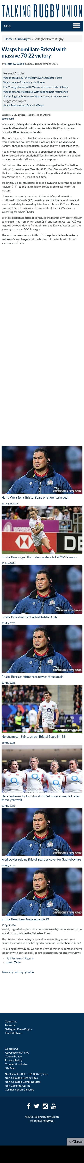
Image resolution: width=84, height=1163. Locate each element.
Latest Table (13, 962)
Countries (11, 1021)
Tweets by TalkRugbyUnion (18, 972)
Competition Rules (16, 1064)
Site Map (10, 1068)
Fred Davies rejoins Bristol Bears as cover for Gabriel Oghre (41, 859)
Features (10, 1025)
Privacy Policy (13, 1060)
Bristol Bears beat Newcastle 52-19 (25, 919)
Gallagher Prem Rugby (18, 1029)
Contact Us (11, 1048)
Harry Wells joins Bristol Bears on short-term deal (35, 497)
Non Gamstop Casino (17, 1085)
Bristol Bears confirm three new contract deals (32, 676)
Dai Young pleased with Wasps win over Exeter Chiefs (35, 87)
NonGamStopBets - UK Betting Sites (26, 1074)
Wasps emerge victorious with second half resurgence (35, 91)
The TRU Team (13, 1033)
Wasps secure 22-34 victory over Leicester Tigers (32, 77)
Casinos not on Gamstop (19, 1089)
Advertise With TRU (17, 1052)
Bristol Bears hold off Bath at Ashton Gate (30, 617)
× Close (75, 1141)
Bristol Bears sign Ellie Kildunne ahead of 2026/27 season (40, 557)
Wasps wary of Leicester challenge (24, 82)
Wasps (40, 105)
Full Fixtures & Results (20, 958)
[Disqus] (42, 295)
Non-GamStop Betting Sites (21, 1077)
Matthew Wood (14, 63)
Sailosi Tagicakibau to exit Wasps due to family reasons (36, 96)
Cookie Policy (13, 1056)
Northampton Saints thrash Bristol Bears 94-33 (33, 736)
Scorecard (8, 118)
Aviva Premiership (14, 105)
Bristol (31, 105)
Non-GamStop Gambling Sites (22, 1081)
